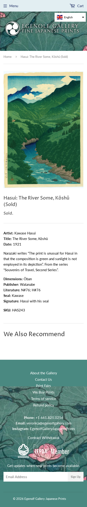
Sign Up (76, 477)
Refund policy (43, 405)
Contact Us (43, 379)
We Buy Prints (43, 392)
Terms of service (43, 398)
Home (7, 56)
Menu (13, 6)
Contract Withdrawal (43, 438)
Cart (80, 6)
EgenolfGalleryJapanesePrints (52, 429)
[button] (70, 17)
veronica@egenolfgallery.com (48, 423)
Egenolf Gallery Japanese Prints (45, 499)
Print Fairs (43, 386)
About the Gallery (43, 373)
